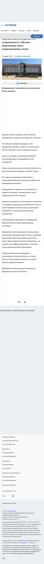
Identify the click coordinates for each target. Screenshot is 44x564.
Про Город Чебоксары (8, 437)
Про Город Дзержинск (8, 476)
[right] (42, 30)
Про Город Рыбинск (8, 464)
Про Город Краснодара (9, 485)
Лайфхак (14, 31)
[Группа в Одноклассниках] (13, 496)
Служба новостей (22, 56)
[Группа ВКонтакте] (22, 83)
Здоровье (36, 31)
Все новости (5, 31)
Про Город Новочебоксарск (10, 440)
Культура (21, 31)
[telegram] (26, 302)
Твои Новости (6, 461)
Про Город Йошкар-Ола (9, 456)
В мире (29, 31)
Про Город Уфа (6, 468)
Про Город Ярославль (8, 444)
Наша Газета (6, 449)
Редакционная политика (9, 503)
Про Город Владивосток (9, 480)
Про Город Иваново (8, 452)
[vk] (19, 302)
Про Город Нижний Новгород (10, 473)
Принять (37, 36)
